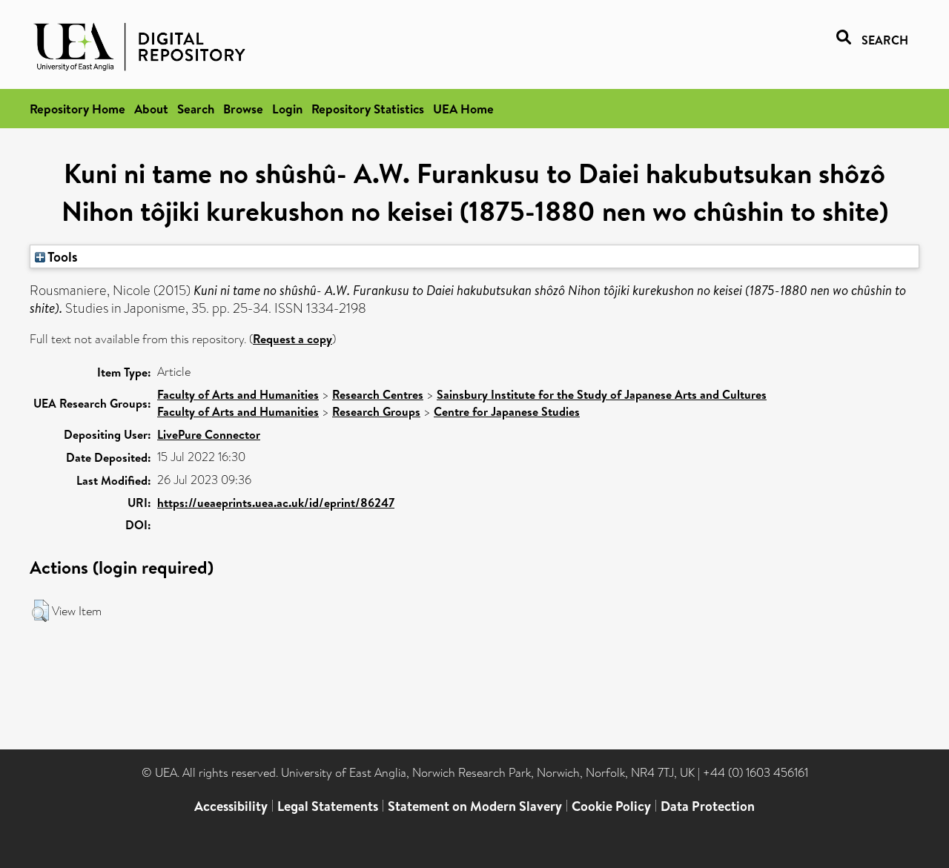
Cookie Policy (611, 806)
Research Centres (377, 394)
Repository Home (77, 108)
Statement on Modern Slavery (475, 806)
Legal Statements (327, 806)
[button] (40, 611)
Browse (243, 108)
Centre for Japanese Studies (507, 411)
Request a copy (292, 339)
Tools (61, 256)
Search (195, 108)
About (151, 108)
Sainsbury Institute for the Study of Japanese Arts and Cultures (602, 394)
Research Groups (376, 411)
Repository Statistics (367, 108)
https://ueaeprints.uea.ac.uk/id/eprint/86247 (275, 502)
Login (287, 108)
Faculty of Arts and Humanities (238, 394)
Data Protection (708, 806)
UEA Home (463, 108)
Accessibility (231, 806)
